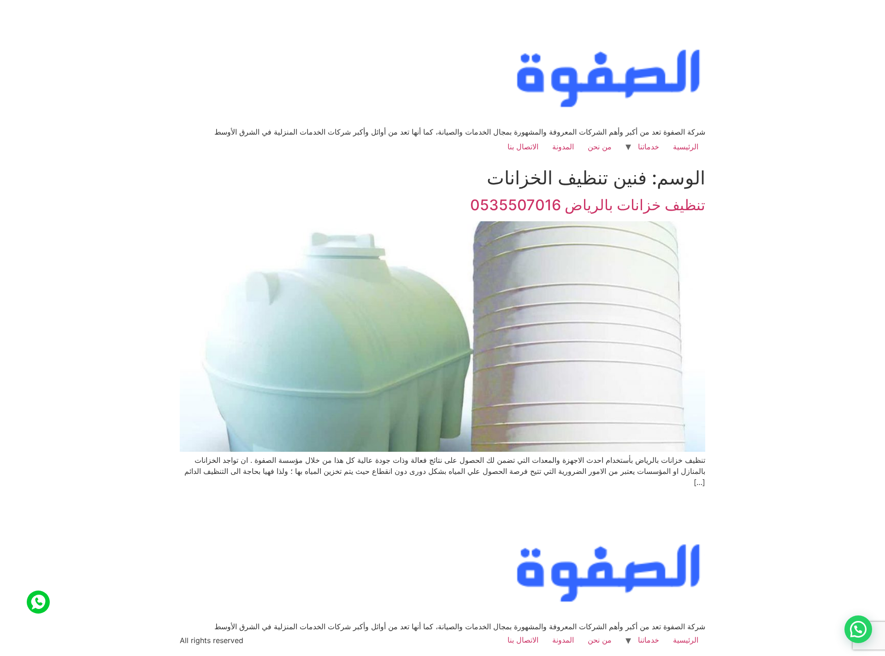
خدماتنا (648, 146)
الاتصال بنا (522, 146)
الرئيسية (685, 146)
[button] (858, 629)
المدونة (563, 146)
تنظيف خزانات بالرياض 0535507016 (587, 205)
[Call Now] (38, 602)
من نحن (600, 146)
